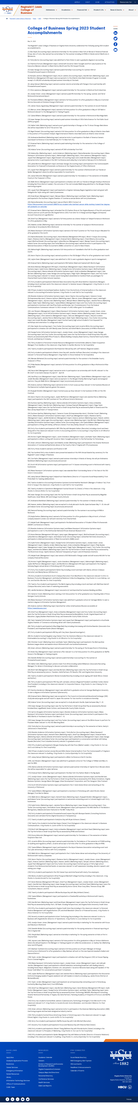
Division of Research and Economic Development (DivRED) (50, 1065)
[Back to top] (135, 1099)
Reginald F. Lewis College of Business (31, 10)
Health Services (44, 1082)
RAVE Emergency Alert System (81, 1061)
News (34, 18)
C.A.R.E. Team (10, 1087)
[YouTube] (23, 1100)
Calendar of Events (77, 1071)
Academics (66, 10)
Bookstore (10, 1064)
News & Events (116, 10)
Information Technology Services (18, 1080)
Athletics (110, 2)
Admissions (50, 10)
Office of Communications (15, 1084)
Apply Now (10, 1057)
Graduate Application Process (17, 1061)
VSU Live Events (76, 1064)
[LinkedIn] (12, 1100)
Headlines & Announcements (81, 1067)
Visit (88, 2)
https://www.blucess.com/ (37, 608)
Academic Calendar (45, 1057)
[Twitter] (17, 1100)
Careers (41, 1061)
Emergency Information (14, 1071)
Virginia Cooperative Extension (49, 1069)
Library (8, 1077)
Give (97, 2)
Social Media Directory (78, 1057)
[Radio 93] (28, 1100)
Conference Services (46, 1079)
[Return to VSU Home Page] (7, 18)
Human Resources (12, 1074)
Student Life (99, 10)
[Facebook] (7, 1100)
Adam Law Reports (45, 1086)
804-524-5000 (127, 1082)
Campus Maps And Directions (48, 1072)
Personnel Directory (45, 1076)
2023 (39, 18)
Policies (129, 1099)
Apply (77, 2)
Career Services (12, 1067)
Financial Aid (82, 10)
